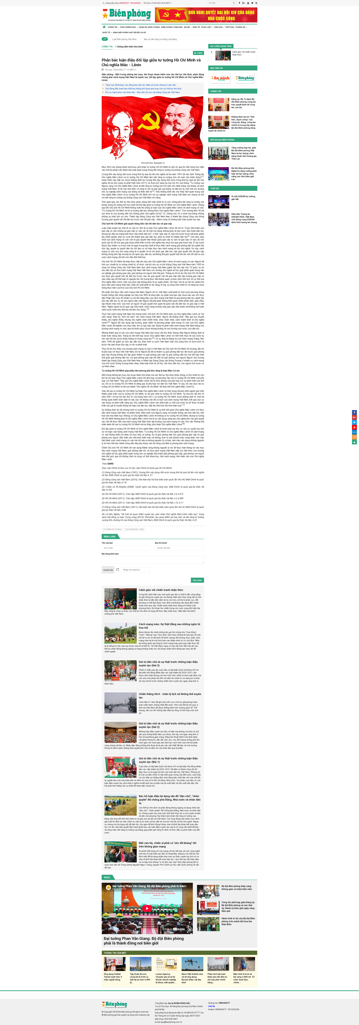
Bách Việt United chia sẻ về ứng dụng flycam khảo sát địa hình (192, 978)
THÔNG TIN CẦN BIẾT (115, 953)
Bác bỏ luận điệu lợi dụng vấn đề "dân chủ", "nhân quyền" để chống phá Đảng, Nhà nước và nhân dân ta (170, 800)
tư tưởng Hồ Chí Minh (112, 529)
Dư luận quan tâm (220, 46)
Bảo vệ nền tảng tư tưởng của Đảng (160, 39)
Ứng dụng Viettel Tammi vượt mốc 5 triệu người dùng (113, 977)
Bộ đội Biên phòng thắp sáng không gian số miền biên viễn (237, 887)
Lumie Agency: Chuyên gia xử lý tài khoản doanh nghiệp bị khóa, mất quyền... (166, 978)
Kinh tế (196, 27)
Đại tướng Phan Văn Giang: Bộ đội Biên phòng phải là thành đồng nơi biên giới (144, 941)
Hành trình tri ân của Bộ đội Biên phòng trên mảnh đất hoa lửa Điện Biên (238, 921)
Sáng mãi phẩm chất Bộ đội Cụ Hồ (129, 32)
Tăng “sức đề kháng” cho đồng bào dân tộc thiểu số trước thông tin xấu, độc (140, 85)
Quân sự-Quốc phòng (149, 27)
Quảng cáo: (219, 1003)
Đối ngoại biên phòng (222, 140)
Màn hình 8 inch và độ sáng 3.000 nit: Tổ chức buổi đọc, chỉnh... (244, 978)
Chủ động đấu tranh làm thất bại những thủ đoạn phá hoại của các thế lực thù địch (143, 88)
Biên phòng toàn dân (171, 27)
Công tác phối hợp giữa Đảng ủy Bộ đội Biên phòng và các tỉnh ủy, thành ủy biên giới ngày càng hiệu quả (238, 906)
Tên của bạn (107, 543)
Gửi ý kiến (197, 580)
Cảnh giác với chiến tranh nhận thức (161, 590)
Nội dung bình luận (110, 554)
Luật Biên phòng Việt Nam (124, 39)
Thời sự (214, 188)
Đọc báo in (216, 68)
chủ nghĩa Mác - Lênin (134, 529)
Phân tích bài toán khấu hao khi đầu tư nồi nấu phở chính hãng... (217, 978)
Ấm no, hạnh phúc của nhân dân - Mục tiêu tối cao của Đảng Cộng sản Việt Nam (142, 92)
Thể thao (229, 27)
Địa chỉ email (161, 543)
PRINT (200, 53)
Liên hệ (211, 1006)
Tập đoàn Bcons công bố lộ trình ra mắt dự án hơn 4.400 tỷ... (140, 978)
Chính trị (215, 91)
